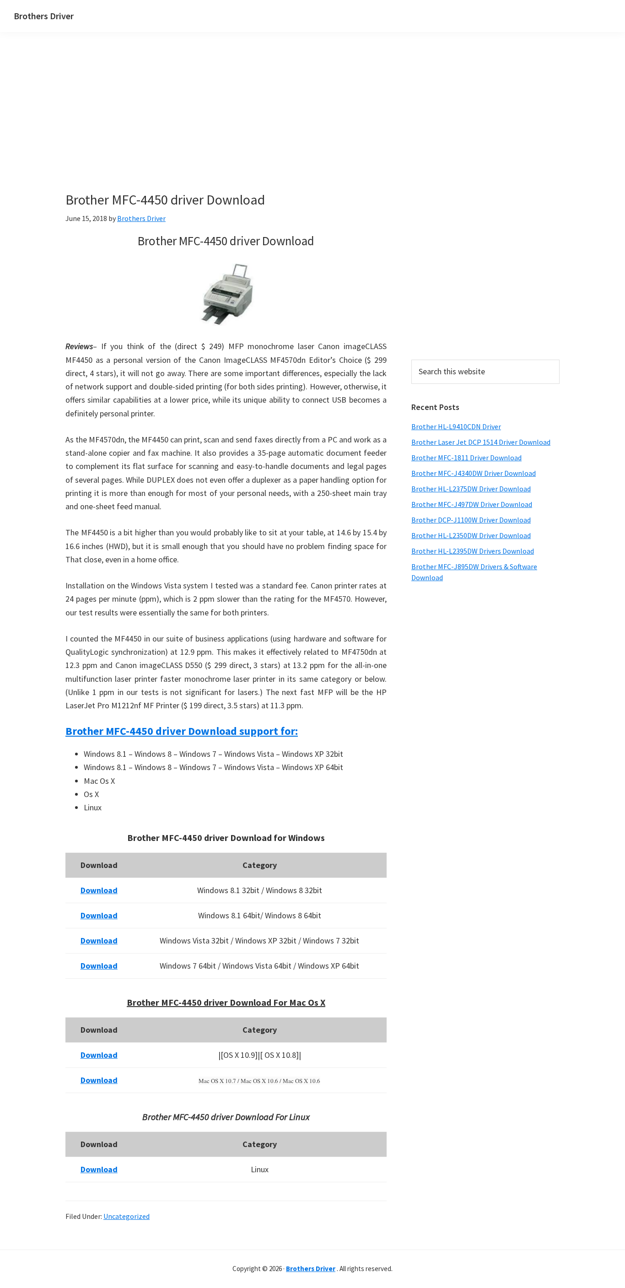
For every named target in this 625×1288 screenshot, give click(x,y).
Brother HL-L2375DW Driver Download (471, 488)
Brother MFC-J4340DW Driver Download (473, 473)
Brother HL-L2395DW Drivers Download (472, 550)
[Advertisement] (225, 127)
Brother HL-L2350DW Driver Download (471, 535)
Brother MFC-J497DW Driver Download (471, 504)
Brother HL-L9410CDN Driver (456, 426)
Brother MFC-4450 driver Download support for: (181, 731)
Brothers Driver (44, 16)
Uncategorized (126, 1216)
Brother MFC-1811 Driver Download (466, 457)
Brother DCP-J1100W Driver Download (471, 519)
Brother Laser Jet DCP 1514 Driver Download (480, 442)
